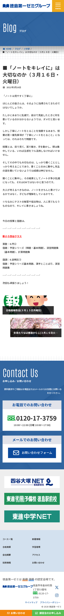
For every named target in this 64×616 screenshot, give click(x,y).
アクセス (36, 554)
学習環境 (36, 546)
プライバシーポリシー (50, 602)
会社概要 (7, 554)
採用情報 (7, 562)
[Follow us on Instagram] (56, 595)
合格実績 (7, 546)
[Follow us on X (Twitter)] (56, 587)
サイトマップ (31, 602)
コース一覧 (8, 539)
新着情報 (36, 539)
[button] (32, 453)
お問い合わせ (38, 562)
